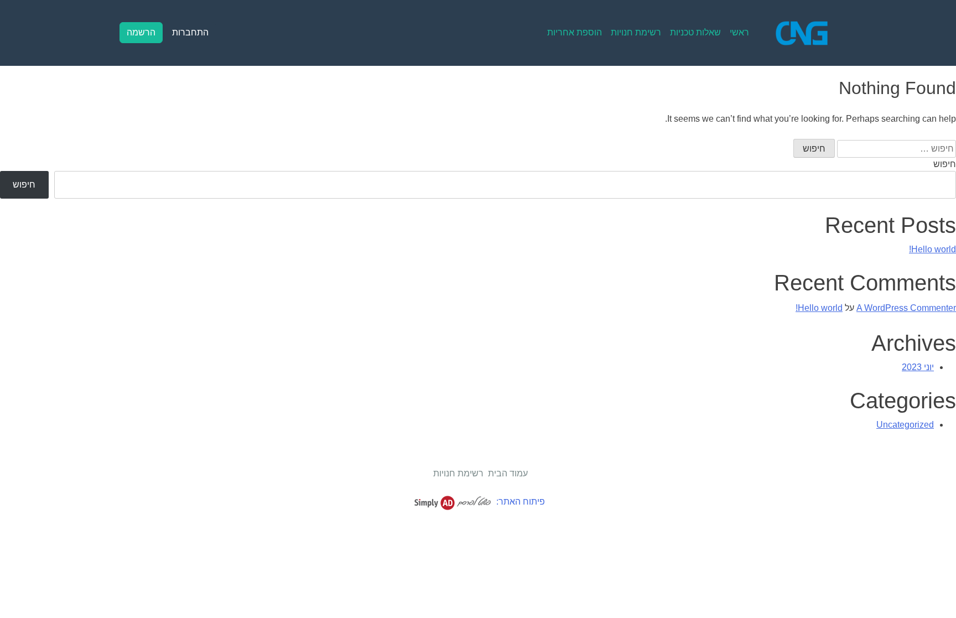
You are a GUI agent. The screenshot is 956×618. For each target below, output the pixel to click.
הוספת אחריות (574, 32)
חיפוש (944, 164)
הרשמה (141, 32)
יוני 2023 (918, 367)
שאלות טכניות (695, 32)
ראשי (739, 32)
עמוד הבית (508, 473)
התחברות (190, 32)
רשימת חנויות (636, 32)
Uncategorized (905, 424)
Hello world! (932, 249)
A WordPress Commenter (906, 308)
